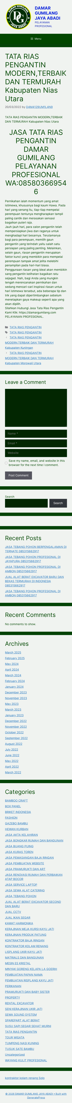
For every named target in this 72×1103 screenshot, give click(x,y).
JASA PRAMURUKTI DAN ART (25, 869)
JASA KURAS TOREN (19, 852)
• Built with (36, 1093)
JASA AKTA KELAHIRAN (21, 835)
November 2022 (16, 726)
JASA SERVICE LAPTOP (21, 884)
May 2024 (12, 664)
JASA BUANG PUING (19, 846)
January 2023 (14, 715)
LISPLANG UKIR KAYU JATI (23, 952)
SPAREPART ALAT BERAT (22, 1020)
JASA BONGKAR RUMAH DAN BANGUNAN (34, 840)
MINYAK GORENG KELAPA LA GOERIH (31, 969)
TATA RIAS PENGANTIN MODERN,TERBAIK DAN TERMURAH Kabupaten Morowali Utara (29, 358)
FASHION (11, 817)
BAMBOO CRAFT (16, 800)
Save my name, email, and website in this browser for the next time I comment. (37, 463)
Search (9, 496)
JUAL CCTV (13, 912)
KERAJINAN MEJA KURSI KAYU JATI (29, 929)
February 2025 (15, 658)
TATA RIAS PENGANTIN (26, 327)
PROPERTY (12, 997)
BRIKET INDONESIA (18, 812)
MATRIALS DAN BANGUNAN (24, 957)
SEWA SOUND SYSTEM (21, 1014)
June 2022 (12, 755)
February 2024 (15, 681)
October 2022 (14, 732)
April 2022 (12, 766)
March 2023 (13, 709)
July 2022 (11, 749)
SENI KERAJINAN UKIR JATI (23, 1009)
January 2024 (14, 686)
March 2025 (13, 652)
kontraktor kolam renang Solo (25, 1078)
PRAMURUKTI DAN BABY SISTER (27, 992)
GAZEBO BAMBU (16, 823)
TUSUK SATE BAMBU (19, 1049)
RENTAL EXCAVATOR (19, 1003)
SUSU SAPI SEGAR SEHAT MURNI (28, 1026)
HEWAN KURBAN (16, 829)
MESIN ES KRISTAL (18, 963)
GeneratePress (36, 1097)
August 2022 (13, 744)
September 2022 (16, 738)
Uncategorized (15, 1054)
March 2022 (13, 772)
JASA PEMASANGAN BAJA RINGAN (29, 857)
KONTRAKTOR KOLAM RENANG (26, 946)
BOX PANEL (13, 806)
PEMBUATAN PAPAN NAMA (24, 974)
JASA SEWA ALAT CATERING (25, 890)
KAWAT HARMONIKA (19, 923)
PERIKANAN (13, 986)
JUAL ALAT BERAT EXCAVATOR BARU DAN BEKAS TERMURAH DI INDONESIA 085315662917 (34, 581)
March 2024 (13, 675)
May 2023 (12, 704)
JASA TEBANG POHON (20, 896)
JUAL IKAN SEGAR (17, 917)
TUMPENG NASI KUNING (22, 1043)
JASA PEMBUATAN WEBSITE (24, 863)
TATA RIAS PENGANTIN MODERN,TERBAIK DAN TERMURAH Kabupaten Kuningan (29, 342)
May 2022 (11, 761)
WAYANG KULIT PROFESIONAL (26, 1060)
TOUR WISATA (14, 1037)
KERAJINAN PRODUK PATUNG (25, 934)
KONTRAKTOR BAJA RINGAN (24, 940)
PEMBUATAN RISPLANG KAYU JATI (29, 980)
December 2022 (16, 721)
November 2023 (16, 698)
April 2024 (12, 669)
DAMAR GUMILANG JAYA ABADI (47, 13)
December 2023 (16, 692)
